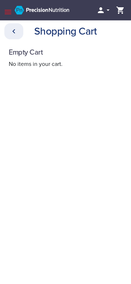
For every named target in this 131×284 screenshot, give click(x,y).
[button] (103, 10)
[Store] (13, 31)
